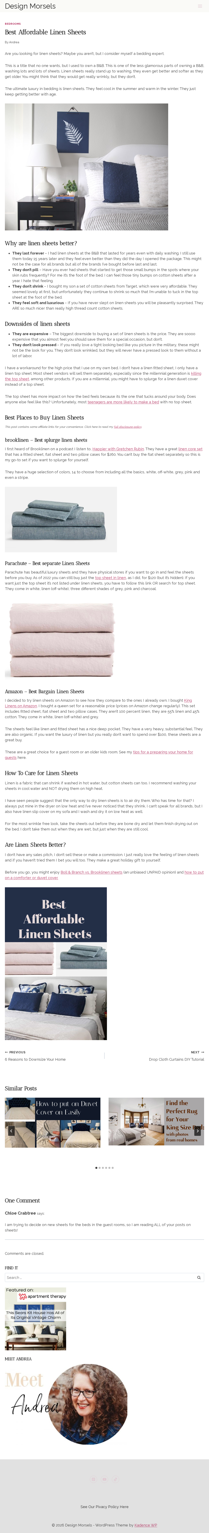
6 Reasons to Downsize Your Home (35, 1056)
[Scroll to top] (198, 1526)
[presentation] (52, 1123)
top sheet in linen (110, 578)
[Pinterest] (93, 1479)
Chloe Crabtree (20, 1213)
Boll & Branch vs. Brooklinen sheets (91, 872)
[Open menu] (200, 6)
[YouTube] (104, 1479)
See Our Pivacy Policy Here (105, 1507)
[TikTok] (115, 1479)
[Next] (197, 1131)
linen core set (190, 449)
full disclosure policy (127, 426)
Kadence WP (146, 1525)
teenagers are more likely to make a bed (123, 402)
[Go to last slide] (11, 1131)
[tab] (96, 1168)
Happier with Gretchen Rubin (118, 449)
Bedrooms (13, 23)
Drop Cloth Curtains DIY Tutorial (176, 1056)
